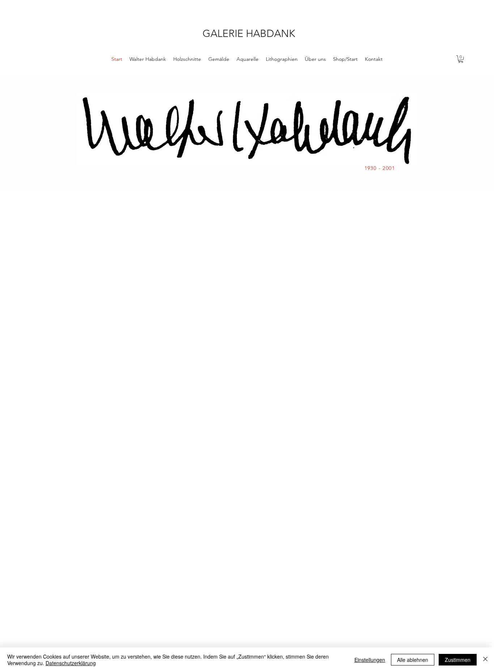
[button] (460, 59)
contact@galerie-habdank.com (158, 172)
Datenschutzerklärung (71, 663)
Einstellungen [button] (369, 659)
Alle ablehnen (412, 659)
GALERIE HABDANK (249, 33)
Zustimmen (457, 659)
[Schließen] (485, 659)
